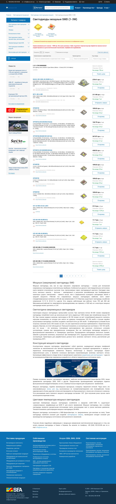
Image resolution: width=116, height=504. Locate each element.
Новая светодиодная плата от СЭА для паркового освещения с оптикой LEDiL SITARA (18, 72)
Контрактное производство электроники (71, 451)
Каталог (39, 8)
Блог (83, 2)
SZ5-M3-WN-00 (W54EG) (40, 233)
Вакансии (58, 2)
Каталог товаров (18, 20)
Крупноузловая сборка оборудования (70, 443)
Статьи (13, 58)
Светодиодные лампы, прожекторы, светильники (16, 38)
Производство (88, 8)
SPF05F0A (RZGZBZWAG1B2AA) (42, 122)
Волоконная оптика (14, 33)
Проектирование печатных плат (68, 445)
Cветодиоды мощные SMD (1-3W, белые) (38, 35)
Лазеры (11, 30)
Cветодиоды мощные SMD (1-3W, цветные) (51, 35)
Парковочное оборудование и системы (44, 454)
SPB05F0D (36, 108)
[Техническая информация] (34, 89)
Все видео (12, 173)
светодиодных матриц (75, 415)
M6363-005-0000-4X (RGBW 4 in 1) (43, 79)
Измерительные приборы (13, 445)
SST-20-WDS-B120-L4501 (40, 206)
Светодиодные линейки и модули (16, 47)
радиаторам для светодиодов (92, 355)
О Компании (36, 488)
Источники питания (12, 451)
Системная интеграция (96, 438)
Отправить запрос (101, 103)
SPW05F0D (36, 192)
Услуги (77, 8)
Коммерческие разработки (67, 456)
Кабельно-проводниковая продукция (17, 453)
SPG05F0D (36, 164)
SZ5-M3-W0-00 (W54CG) (40, 219)
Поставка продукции (15, 438)
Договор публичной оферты (67, 494)
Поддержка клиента (71, 2)
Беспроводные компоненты (14, 443)
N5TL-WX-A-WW (38, 94)
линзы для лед (52, 389)
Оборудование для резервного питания (18, 461)
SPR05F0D (36, 178)
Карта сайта (62, 488)
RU (101, 2)
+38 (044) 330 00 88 (14, 2)
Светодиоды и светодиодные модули (17, 25)
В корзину (101, 88)
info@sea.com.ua (29, 2)
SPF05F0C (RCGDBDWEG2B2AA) (42, 150)
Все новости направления (16, 104)
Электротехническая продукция (15, 477)
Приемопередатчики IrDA (16, 43)
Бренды (100, 8)
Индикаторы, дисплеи (12, 448)
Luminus (38, 211)
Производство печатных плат (68, 448)
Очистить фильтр (103, 52)
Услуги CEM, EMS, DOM (69, 438)
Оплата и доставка (44, 2)
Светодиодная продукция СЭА (42, 465)
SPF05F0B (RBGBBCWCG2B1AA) (42, 136)
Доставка (35, 497)
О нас (106, 8)
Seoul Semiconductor (41, 115)
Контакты (35, 494)
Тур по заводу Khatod (15, 133)
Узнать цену (101, 74)
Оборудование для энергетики (15, 463)
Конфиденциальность (65, 491)
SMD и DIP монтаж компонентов (69, 453)
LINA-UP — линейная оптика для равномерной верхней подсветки (18, 84)
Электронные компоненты (14, 475)
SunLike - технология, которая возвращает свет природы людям (17, 150)
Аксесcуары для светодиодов (18, 52)
